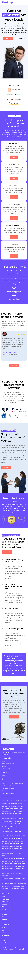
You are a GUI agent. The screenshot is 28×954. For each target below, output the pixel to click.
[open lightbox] (8, 520)
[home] (7, 2)
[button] (25, 2)
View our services (20, 38)
